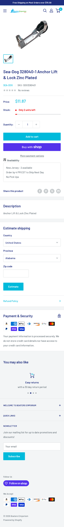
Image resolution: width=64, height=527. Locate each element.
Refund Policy (10, 301)
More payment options (32, 155)
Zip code (7, 266)
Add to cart (32, 136)
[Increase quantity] (36, 124)
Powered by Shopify (12, 520)
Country (7, 235)
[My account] (51, 10)
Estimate (13, 286)
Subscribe (14, 456)
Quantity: (8, 124)
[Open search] (45, 10)
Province (8, 250)
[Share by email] (58, 190)
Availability (13, 160)
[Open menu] (5, 10)
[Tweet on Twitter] (52, 190)
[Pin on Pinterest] (46, 190)
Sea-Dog (8, 85)
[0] (58, 11)
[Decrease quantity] (18, 124)
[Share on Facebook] (39, 190)
